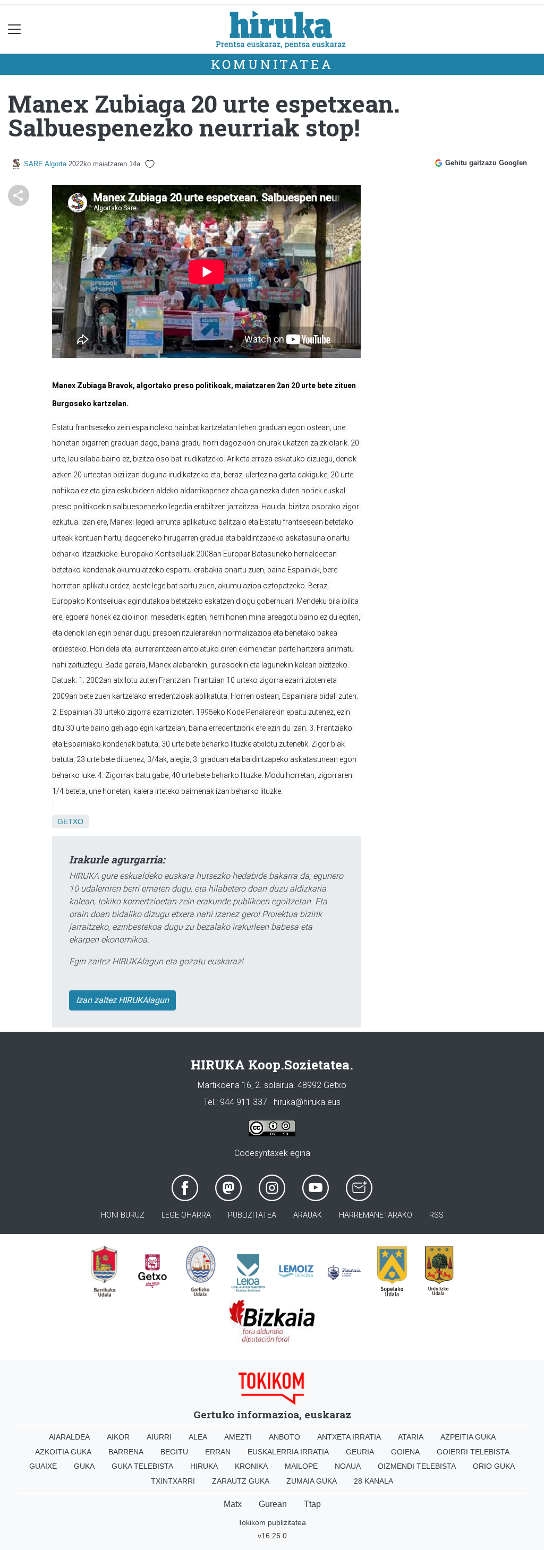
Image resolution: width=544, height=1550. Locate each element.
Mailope (301, 1466)
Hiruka (204, 1466)
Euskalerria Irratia (288, 1452)
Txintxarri (173, 1481)
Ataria (410, 1437)
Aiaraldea (69, 1437)
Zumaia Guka (311, 1481)
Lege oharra (186, 1215)
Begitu (174, 1452)
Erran (218, 1452)
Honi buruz (122, 1215)
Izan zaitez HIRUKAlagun (122, 1000)
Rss (436, 1215)
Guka (84, 1466)
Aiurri (159, 1437)
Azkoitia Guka (63, 1452)
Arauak (307, 1215)
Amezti (238, 1437)
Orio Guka (494, 1466)
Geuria (360, 1452)
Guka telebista (142, 1466)
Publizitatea (252, 1215)
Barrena (125, 1452)
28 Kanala (373, 1481)
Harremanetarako (375, 1215)
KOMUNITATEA (272, 64)
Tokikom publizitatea (272, 1522)
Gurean (273, 1504)
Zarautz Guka (240, 1481)
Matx (233, 1504)
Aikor (118, 1437)
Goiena (405, 1452)
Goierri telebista (473, 1452)
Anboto (284, 1437)
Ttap (312, 1504)
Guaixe (43, 1466)
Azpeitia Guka (468, 1437)
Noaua (348, 1466)
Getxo (70, 821)
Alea (198, 1437)
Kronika (251, 1466)
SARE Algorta (45, 164)
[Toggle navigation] (14, 29)
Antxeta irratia (349, 1437)
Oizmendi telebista (417, 1466)
